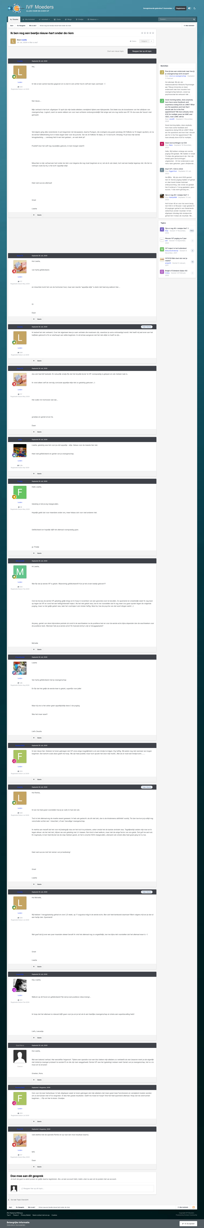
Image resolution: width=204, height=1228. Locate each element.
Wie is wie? (33, 42)
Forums (15, 19)
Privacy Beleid (25, 1215)
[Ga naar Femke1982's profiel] (19, 756)
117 (20, 281)
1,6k (20, 683)
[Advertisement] (51, 236)
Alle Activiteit (30, 19)
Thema (15, 1215)
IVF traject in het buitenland (176, 248)
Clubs (58, 19)
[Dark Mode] (194, 8)
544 (20, 87)
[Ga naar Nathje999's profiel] (162, 196)
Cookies (54, 1215)
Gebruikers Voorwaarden (16, 1225)
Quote (39, 215)
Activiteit (44, 19)
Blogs (69, 19)
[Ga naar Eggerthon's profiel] (162, 170)
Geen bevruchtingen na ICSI (176, 143)
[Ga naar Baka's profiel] (162, 144)
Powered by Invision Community (186, 1215)
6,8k (21, 465)
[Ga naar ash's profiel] (162, 239)
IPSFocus (19, 1213)
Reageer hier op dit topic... (33, 1188)
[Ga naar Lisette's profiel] (13, 41)
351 (20, 1000)
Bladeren (93, 19)
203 (20, 771)
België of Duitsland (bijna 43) (176, 271)
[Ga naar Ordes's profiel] (162, 272)
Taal (8, 1215)
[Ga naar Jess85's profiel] (162, 101)
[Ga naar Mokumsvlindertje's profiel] (162, 249)
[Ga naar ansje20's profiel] (162, 259)
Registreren (180, 8)
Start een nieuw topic (115, 51)
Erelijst (80, 19)
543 (20, 587)
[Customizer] (189, 8)
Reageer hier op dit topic (142, 51)
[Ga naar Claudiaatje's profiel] (19, 668)
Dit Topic (186, 19)
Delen (133, 41)
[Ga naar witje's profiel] (19, 450)
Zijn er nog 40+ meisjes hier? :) (177, 195)
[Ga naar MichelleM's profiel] (19, 571)
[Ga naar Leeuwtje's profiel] (19, 985)
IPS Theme (10, 1213)
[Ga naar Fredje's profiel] (19, 492)
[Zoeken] (194, 19)
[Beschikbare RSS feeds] (193, 1207)
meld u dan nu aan (85, 1179)
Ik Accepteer (189, 1224)
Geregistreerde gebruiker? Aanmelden (158, 8)
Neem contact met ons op (41, 1215)
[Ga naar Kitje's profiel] (162, 229)
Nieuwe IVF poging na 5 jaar (176, 238)
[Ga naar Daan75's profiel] (19, 266)
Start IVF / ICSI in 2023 (174, 169)
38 (21, 507)
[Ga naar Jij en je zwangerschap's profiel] (162, 72)
